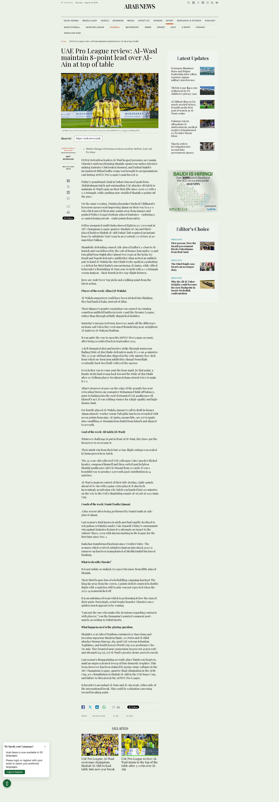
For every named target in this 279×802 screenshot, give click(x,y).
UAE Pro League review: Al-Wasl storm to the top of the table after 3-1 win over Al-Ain (139, 764)
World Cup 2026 (72, 33)
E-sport (186, 27)
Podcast (200, 27)
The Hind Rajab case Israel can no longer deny (183, 266)
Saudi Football (72, 27)
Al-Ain (115, 716)
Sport (169, 20)
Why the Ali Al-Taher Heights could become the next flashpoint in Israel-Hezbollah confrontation (184, 287)
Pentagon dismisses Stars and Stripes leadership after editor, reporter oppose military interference (184, 74)
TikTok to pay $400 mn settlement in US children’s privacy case (184, 90)
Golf (173, 27)
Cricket (161, 27)
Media (130, 20)
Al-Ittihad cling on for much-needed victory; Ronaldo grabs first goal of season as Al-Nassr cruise (183, 107)
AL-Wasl (129, 716)
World (105, 20)
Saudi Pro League (95, 27)
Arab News (68, 3)
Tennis (148, 27)
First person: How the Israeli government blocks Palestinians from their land (183, 247)
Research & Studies (189, 20)
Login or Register (15, 772)
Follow (69, 218)
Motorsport (132, 27)
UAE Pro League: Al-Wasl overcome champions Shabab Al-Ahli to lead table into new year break (98, 764)
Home (63, 41)
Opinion (157, 20)
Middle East (89, 20)
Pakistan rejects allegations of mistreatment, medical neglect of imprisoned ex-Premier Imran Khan (184, 128)
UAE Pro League (98, 716)
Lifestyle (144, 20)
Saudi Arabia (71, 20)
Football (115, 27)
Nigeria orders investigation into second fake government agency (182, 148)
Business (118, 20)
